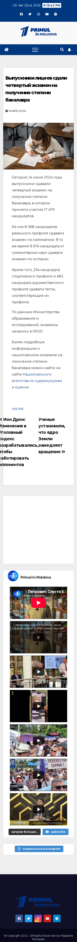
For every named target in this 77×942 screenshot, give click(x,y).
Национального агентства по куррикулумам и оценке (37, 380)
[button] (62, 50)
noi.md (17, 409)
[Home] (6, 49)
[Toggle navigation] (35, 49)
